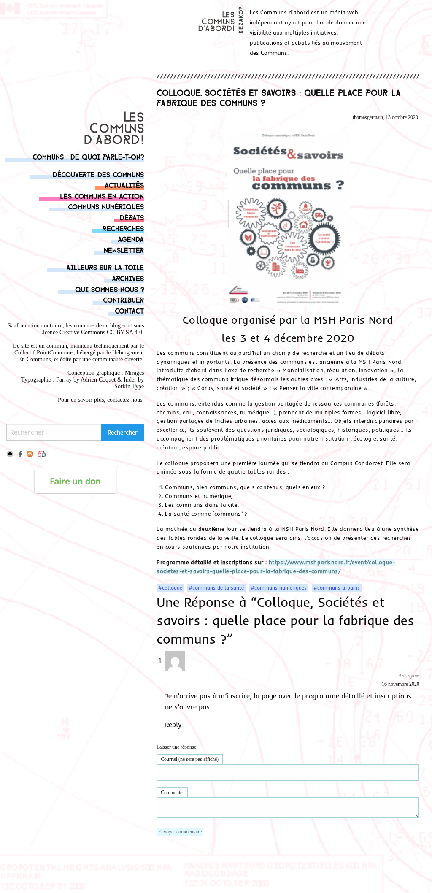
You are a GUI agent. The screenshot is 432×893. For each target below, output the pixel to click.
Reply (173, 724)
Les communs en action (102, 195)
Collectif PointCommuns (43, 352)
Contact (129, 310)
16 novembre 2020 (400, 684)
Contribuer (123, 299)
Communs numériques (106, 206)
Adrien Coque (97, 379)
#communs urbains (336, 587)
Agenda (131, 238)
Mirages (134, 373)
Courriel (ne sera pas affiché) (190, 759)
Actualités (124, 184)
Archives (128, 277)
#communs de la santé (216, 587)
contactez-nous (124, 400)
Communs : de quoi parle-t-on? (88, 156)
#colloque (170, 587)
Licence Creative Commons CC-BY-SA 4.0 (90, 332)
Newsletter (124, 249)
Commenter (172, 793)
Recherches (123, 228)
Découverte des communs (98, 174)
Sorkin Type (129, 386)
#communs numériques (279, 587)
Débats (132, 217)
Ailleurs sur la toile (105, 267)
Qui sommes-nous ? (109, 288)
